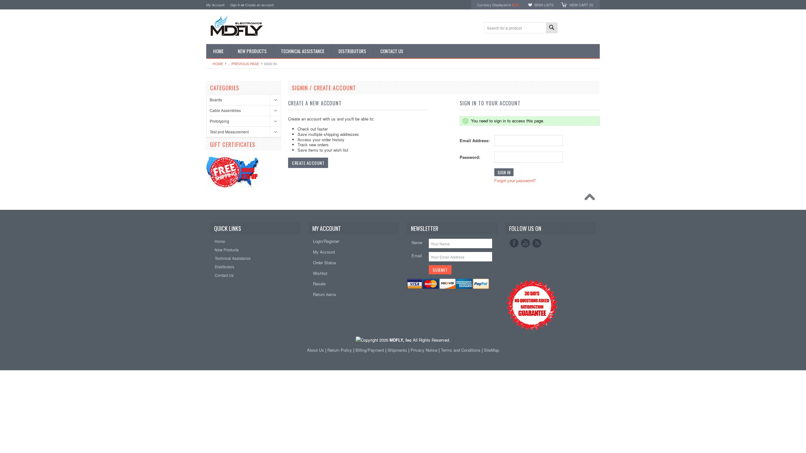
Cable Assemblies (225, 110)
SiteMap (491, 350)
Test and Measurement (229, 131)
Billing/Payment (369, 350)
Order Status (324, 263)
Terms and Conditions (461, 350)
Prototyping (219, 121)
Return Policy (339, 350)
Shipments (397, 350)
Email (417, 256)
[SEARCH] (551, 28)
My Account (215, 4)
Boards (216, 99)
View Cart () (581, 4)
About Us (315, 350)
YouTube (525, 243)
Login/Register (326, 241)
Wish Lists (543, 4)
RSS (536, 243)
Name (417, 242)
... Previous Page (243, 63)
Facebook (514, 243)
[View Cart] (563, 27)
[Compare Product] (572, 27)
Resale (319, 284)
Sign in (235, 4)
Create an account (259, 4)
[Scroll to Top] (591, 198)
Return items (324, 294)
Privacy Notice (424, 350)
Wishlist (320, 273)
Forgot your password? (515, 180)
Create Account (308, 162)
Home (218, 63)
